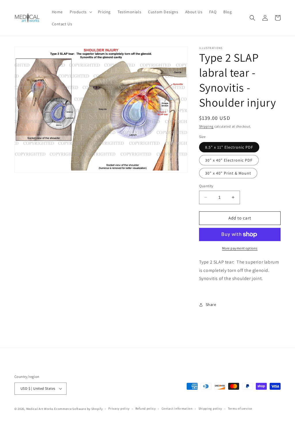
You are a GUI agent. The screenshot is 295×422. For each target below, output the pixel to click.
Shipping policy (210, 408)
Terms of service (240, 408)
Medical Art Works (40, 409)
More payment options (240, 248)
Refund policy (145, 408)
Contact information (177, 408)
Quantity (206, 185)
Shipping (206, 126)
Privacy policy (119, 408)
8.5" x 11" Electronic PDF (229, 147)
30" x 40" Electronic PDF (229, 160)
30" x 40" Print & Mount (228, 173)
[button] (80, 12)
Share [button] (211, 304)
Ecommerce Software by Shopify (78, 409)
